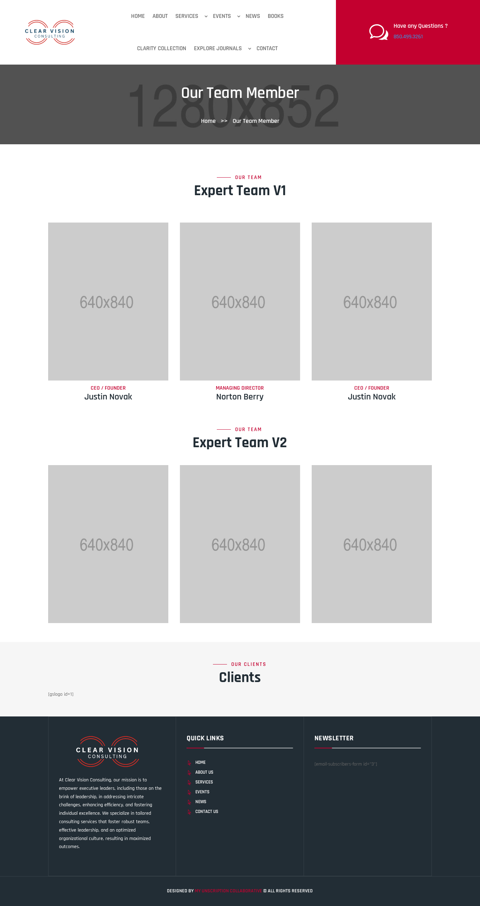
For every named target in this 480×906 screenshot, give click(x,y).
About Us (204, 772)
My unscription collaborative (229, 891)
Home (138, 16)
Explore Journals (218, 48)
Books (276, 16)
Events (222, 16)
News (253, 16)
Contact (267, 48)
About (160, 16)
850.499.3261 (408, 36)
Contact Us (206, 811)
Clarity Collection (161, 48)
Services (186, 16)
